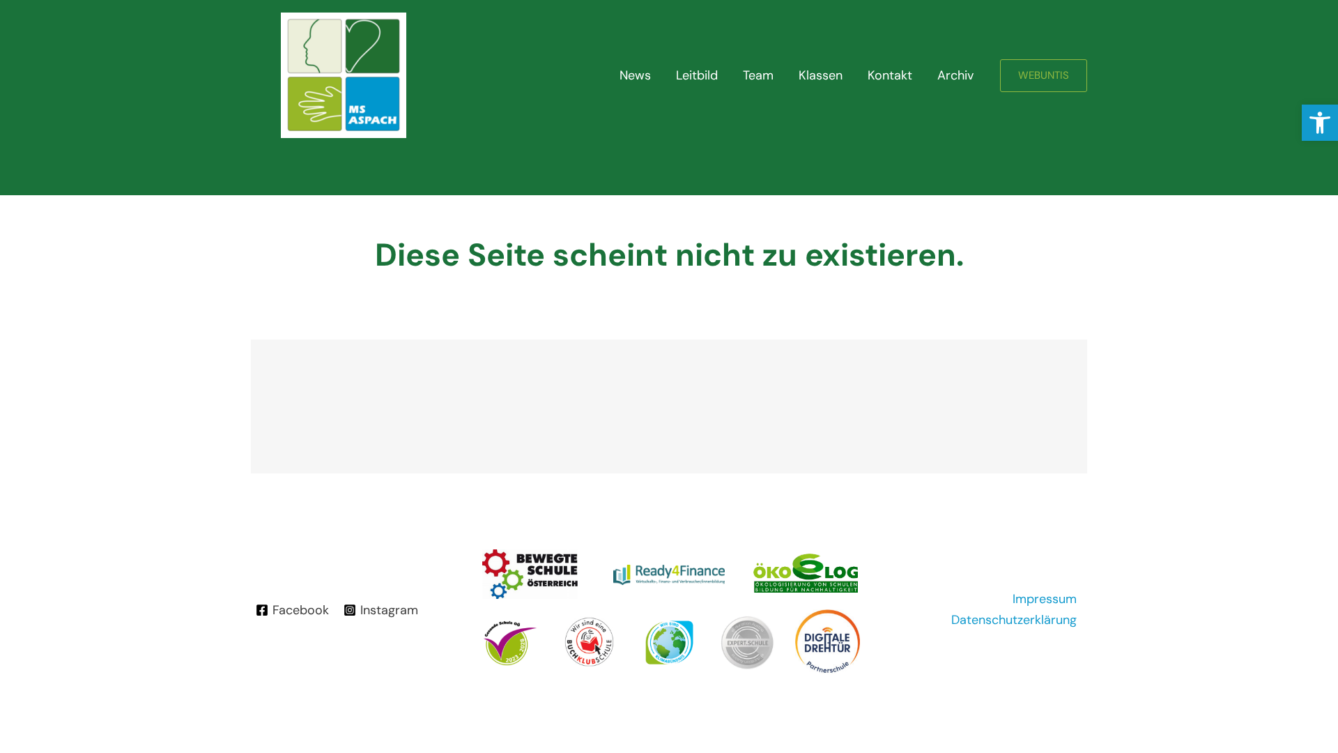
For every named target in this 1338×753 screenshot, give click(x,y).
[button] (1320, 123)
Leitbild (697, 75)
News (635, 75)
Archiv (955, 75)
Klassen (821, 75)
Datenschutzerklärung (1014, 619)
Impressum (1045, 599)
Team (758, 75)
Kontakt (890, 75)
